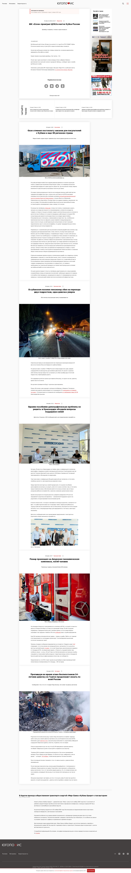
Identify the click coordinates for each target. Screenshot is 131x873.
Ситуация (57, 671)
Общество (59, 20)
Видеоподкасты (22, 3)
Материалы (12, 3)
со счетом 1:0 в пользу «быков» (63, 69)
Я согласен (91, 870)
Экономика (57, 127)
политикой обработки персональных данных (64, 870)
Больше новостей (54, 95)
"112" (74, 644)
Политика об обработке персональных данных (85, 866)
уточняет (46, 648)
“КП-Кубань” (45, 756)
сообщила (58, 632)
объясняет (48, 208)
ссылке (38, 833)
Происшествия (57, 286)
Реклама (4, 3)
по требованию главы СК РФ (70, 392)
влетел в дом (44, 740)
